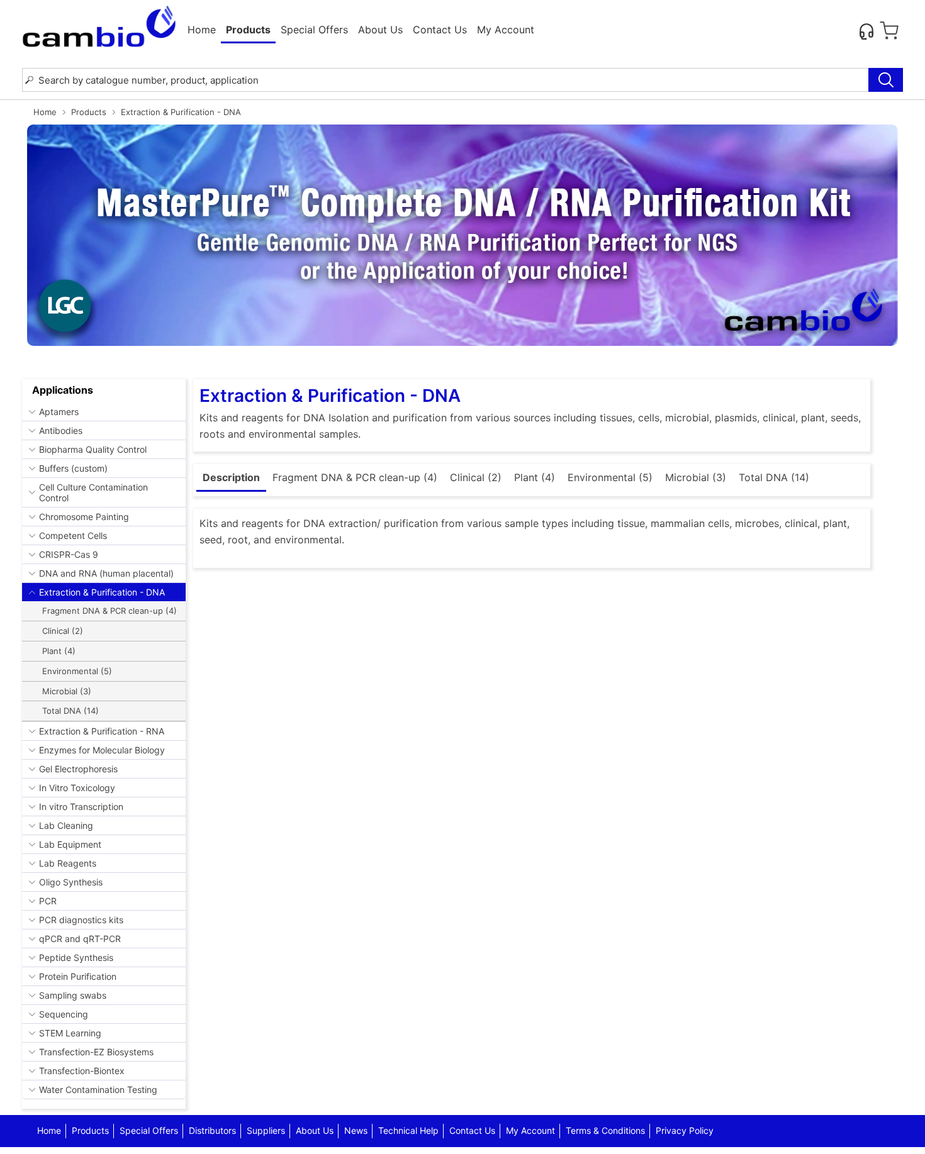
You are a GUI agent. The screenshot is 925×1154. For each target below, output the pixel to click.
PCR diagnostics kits (81, 919)
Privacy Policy (685, 1130)
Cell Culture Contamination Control (93, 492)
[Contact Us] (866, 30)
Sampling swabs (72, 995)
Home (202, 29)
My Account (505, 29)
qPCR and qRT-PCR (80, 938)
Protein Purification (77, 976)
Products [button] (248, 29)
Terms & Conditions (605, 1130)
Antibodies (60, 430)
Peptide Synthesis (76, 957)
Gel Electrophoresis (78, 768)
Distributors (212, 1130)
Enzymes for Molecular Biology (102, 750)
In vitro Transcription (81, 806)
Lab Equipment (70, 844)
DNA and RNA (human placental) (106, 573)
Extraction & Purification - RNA (101, 731)
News (355, 1130)
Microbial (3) (66, 691)
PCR (48, 901)
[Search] (885, 80)
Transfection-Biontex (82, 1070)
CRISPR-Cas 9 (68, 554)
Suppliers (266, 1130)
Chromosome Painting (84, 516)
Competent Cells (73, 535)
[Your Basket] (889, 30)
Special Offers (314, 29)
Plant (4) (59, 651)
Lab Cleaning (66, 825)
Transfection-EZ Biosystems (96, 1051)
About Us (380, 29)
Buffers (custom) (73, 468)
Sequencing (63, 1014)
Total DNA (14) (70, 711)
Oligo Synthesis (71, 882)
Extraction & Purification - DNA (102, 592)
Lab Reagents (67, 863)
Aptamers (59, 411)
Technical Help (408, 1130)
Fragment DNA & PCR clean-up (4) (109, 611)
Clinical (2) (62, 631)
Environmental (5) (77, 671)
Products (88, 112)
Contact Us (440, 29)
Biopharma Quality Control (93, 449)
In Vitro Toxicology (77, 787)
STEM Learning (70, 1033)
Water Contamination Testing (98, 1089)
